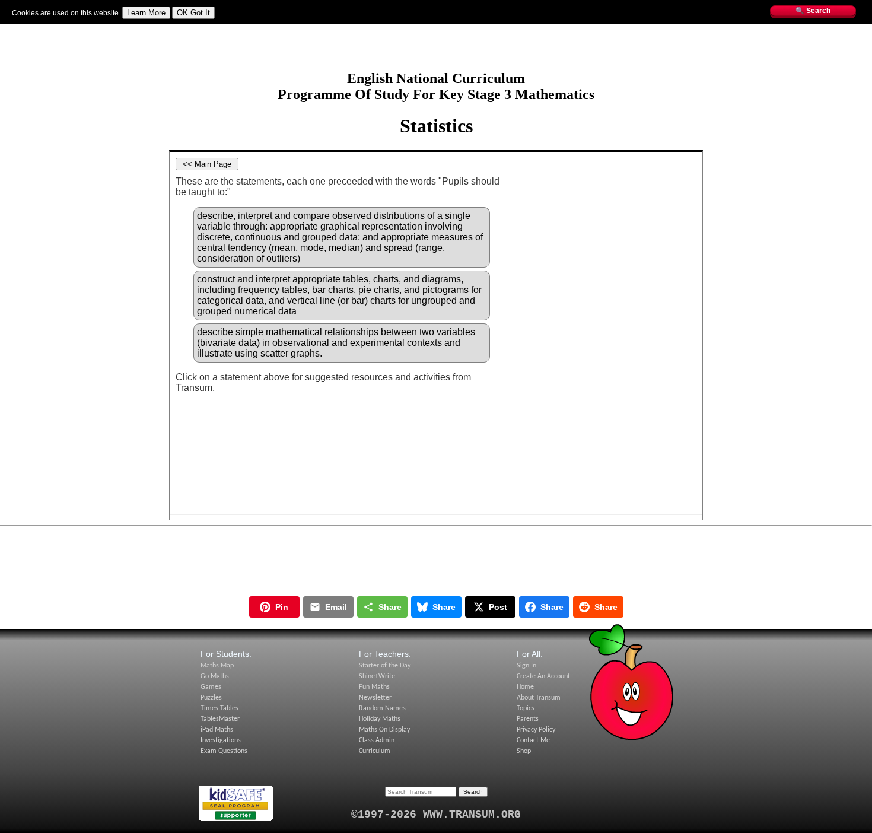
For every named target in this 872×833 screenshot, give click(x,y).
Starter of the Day (384, 665)
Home (525, 687)
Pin (281, 607)
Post (498, 607)
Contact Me (533, 740)
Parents (528, 719)
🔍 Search (812, 11)
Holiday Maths (379, 719)
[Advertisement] (436, 51)
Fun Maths (170, 29)
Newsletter (375, 697)
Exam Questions (224, 751)
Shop (524, 751)
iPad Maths (217, 729)
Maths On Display (384, 729)
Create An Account (543, 676)
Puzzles (211, 697)
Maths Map (210, 29)
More (267, 29)
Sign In (23, 29)
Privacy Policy (536, 729)
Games (211, 687)
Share (390, 607)
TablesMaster (220, 719)
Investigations (221, 740)
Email (336, 607)
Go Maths (215, 676)
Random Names (382, 708)
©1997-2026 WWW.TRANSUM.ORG (436, 815)
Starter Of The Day (69, 29)
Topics (243, 29)
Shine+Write (377, 676)
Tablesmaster (126, 29)
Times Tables (219, 708)
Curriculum (374, 751)
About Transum (539, 697)
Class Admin (376, 740)
